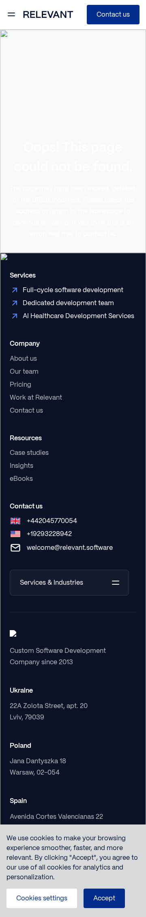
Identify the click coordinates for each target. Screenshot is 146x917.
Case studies (29, 452)
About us (23, 358)
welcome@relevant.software (70, 547)
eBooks (21, 478)
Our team (24, 371)
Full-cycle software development (73, 290)
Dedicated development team (68, 303)
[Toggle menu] (11, 14)
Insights (21, 465)
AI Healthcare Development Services (78, 316)
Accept (104, 898)
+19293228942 (49, 534)
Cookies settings (41, 898)
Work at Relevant (36, 397)
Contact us (113, 14)
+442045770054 (52, 521)
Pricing (20, 384)
